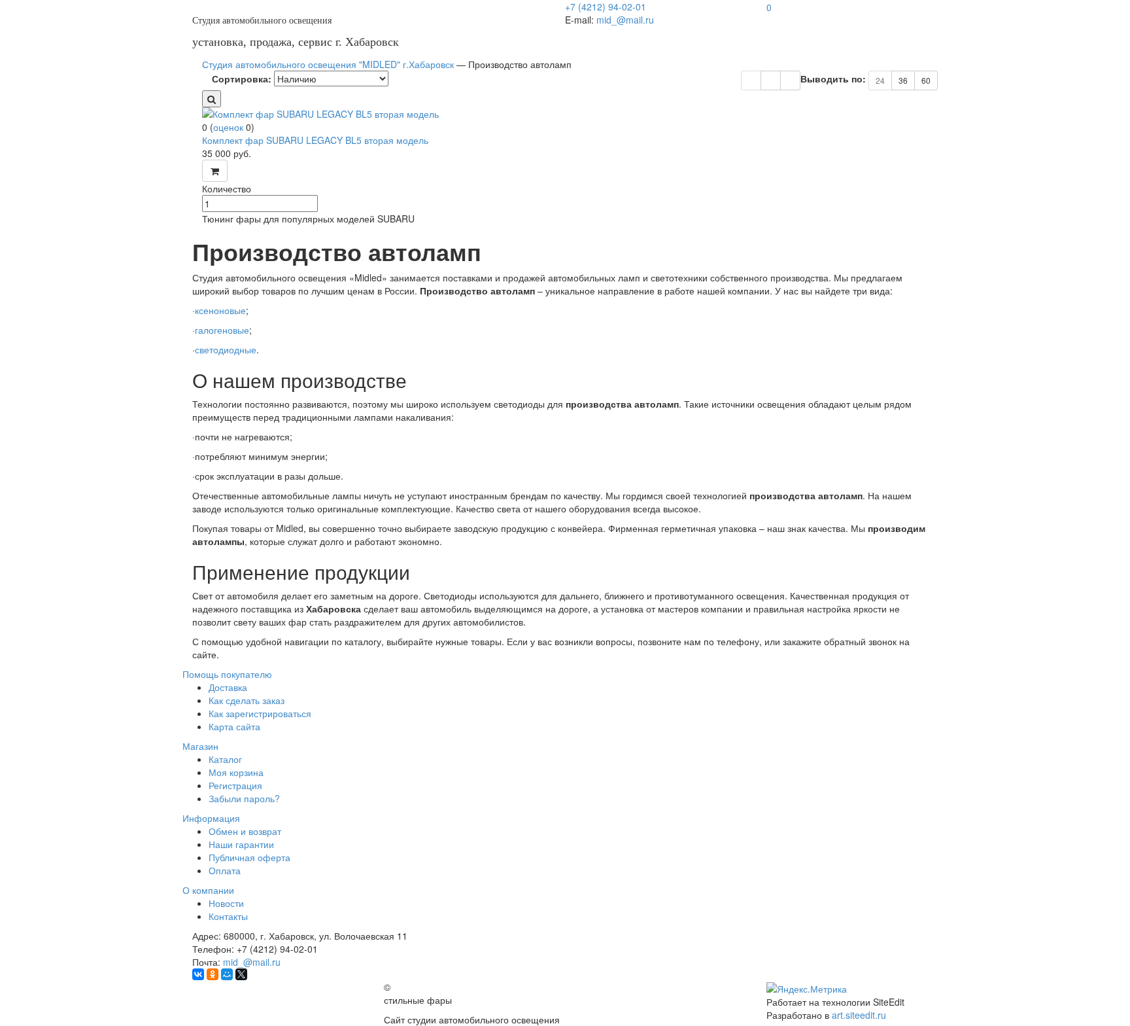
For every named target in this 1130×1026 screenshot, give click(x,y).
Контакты (228, 916)
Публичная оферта (249, 857)
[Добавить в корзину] (215, 171)
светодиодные (225, 349)
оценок (228, 126)
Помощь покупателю (227, 674)
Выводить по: (833, 78)
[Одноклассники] (212, 974)
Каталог (225, 759)
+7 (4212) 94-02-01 (605, 6)
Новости (226, 903)
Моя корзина (236, 772)
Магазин (200, 745)
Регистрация (235, 785)
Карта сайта (234, 726)
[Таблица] (771, 80)
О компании (208, 889)
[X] (241, 974)
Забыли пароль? (244, 798)
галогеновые (222, 329)
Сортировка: (241, 78)
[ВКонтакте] (198, 974)
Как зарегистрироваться (260, 713)
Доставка (228, 687)
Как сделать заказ (246, 700)
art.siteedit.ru (859, 1014)
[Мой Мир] (227, 974)
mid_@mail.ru (625, 19)
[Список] (790, 80)
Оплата (225, 870)
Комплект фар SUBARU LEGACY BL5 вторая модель (315, 140)
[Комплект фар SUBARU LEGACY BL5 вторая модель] (575, 113)
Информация (211, 817)
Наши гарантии (241, 844)
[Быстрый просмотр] (211, 98)
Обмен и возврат (245, 831)
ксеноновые (220, 310)
